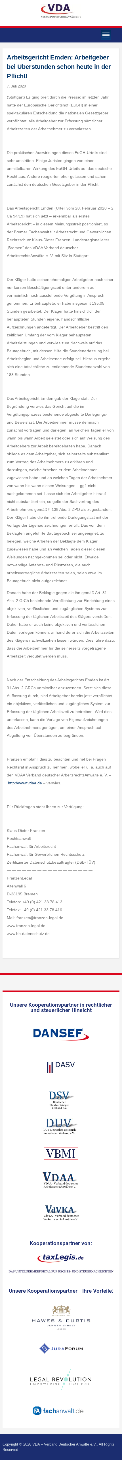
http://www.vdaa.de (25, 783)
